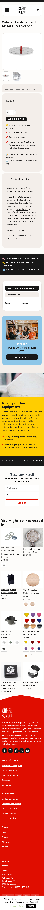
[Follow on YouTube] (27, 750)
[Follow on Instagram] (10, 750)
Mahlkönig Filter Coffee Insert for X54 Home (9, 592)
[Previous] (6, 51)
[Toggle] (7, 179)
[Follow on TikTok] (16, 750)
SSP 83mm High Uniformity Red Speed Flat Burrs (9, 685)
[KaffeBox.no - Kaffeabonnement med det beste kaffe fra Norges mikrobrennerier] (22, 10)
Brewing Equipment (12, 89)
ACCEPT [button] (31, 906)
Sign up (22, 502)
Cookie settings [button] (16, 906)
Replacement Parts (29, 89)
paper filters (22, 209)
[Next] (38, 51)
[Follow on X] (21, 750)
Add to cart (16, 119)
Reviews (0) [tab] (14, 295)
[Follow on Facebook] (4, 750)
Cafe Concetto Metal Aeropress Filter (31, 593)
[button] (7, 10)
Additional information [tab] (21, 288)
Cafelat (25, 303)
